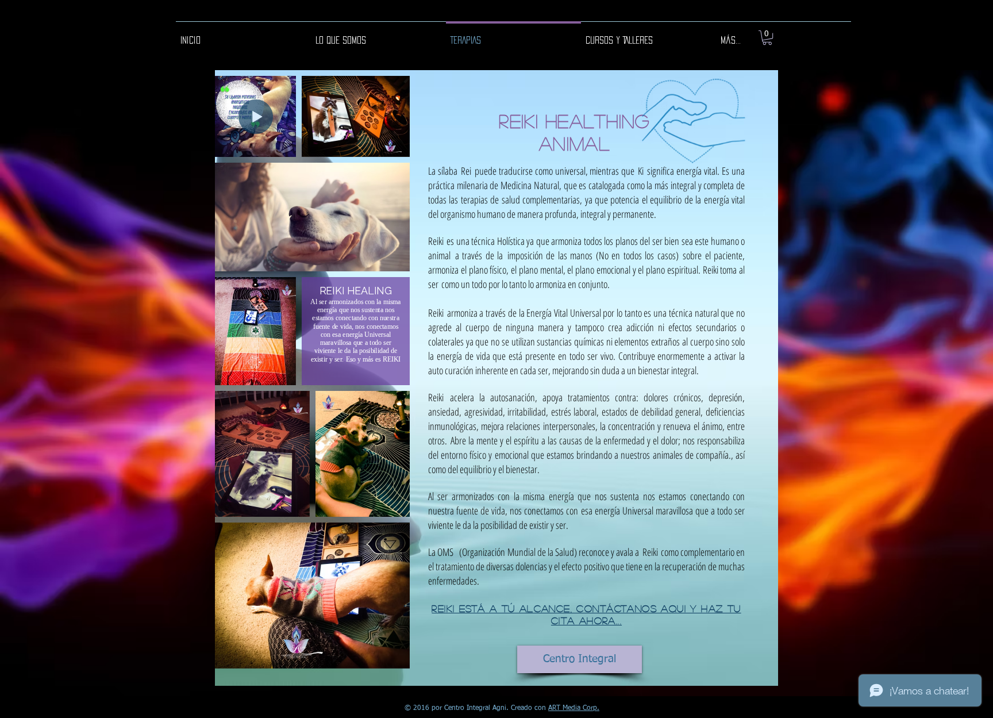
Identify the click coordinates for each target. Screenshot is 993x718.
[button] (767, 37)
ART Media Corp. (573, 708)
